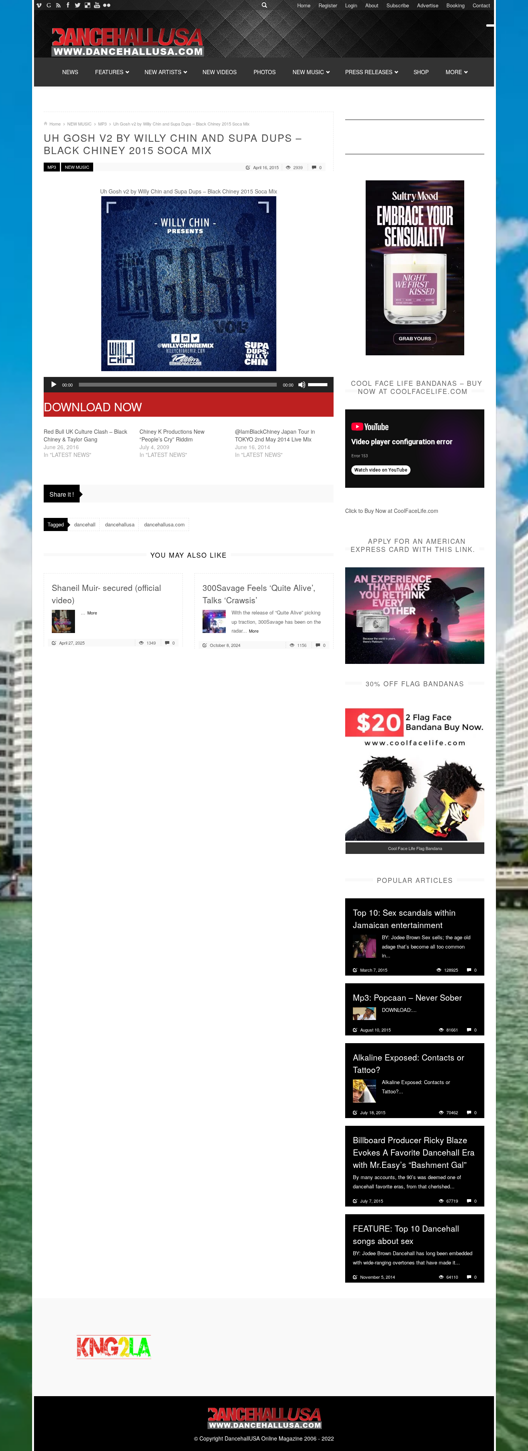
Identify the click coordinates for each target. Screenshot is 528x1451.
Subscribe (398, 5)
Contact (481, 5)
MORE (454, 72)
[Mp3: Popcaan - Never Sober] (364, 1013)
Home (303, 5)
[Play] (54, 385)
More (92, 612)
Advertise (427, 5)
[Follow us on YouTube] (97, 5)
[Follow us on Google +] (48, 5)
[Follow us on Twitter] (77, 5)
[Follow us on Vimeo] (39, 5)
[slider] (319, 384)
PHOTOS (265, 72)
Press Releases (368, 72)
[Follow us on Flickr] (106, 5)
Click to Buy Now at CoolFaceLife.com (391, 510)
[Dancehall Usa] (126, 40)
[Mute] (302, 385)
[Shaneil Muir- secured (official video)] (63, 621)
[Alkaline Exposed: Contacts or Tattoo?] (364, 1090)
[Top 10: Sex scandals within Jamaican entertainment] (364, 945)
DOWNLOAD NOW (93, 406)
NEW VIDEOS (220, 72)
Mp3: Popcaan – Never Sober (407, 997)
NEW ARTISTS (163, 72)
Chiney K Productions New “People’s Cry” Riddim (172, 435)
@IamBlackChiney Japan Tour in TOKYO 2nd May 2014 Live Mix (275, 435)
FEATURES (109, 72)
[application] (189, 384)
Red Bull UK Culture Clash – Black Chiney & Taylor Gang (85, 435)
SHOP (421, 72)
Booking (455, 5)
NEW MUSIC (308, 72)
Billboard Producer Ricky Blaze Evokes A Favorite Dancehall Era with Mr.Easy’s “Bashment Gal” (414, 1152)
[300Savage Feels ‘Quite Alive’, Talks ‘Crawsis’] (214, 621)
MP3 (102, 123)
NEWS (70, 72)
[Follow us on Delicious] (87, 5)
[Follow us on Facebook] (68, 5)
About (371, 5)
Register (328, 5)
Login (351, 5)
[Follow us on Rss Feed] (58, 5)
